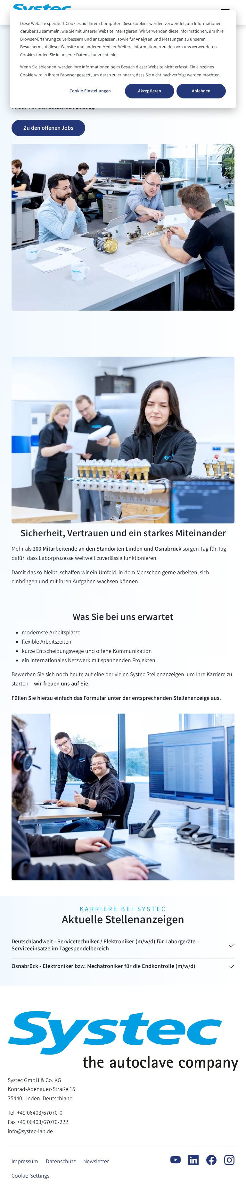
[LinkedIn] (190, 1160)
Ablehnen (201, 91)
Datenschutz (61, 1162)
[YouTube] (172, 1160)
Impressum (25, 1162)
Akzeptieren (149, 91)
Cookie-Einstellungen (90, 91)
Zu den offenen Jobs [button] (48, 128)
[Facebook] (208, 1160)
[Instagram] (225, 1160)
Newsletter (96, 1162)
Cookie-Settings (30, 1176)
